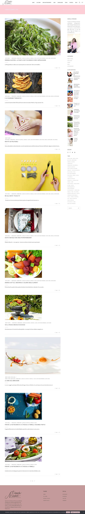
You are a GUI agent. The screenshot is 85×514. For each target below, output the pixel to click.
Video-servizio (70, 200)
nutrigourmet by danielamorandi (71, 187)
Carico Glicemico (26, 58)
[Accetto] (83, 512)
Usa (68, 198)
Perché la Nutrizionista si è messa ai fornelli (20, 466)
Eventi (68, 62)
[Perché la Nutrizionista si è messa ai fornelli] (23, 449)
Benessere (14, 58)
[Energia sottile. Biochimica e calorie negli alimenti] (23, 264)
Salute (78, 193)
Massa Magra (76, 183)
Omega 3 (69, 191)
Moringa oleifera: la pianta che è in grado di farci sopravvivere (25, 60)
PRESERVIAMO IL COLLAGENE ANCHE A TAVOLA (77, 86)
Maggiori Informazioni (75, 512)
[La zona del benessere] (33, 355)
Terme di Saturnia (74, 196)
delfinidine (70, 171)
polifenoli (55, 139)
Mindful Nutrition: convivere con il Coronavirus (77, 117)
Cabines (69, 161)
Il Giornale (69, 176)
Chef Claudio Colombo (72, 168)
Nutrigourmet (70, 66)
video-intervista (73, 198)
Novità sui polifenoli (11, 141)
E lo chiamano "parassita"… (13, 98)
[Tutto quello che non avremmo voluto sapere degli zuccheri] (70, 93)
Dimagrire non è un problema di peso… (76, 105)
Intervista (69, 180)
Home (63, 9)
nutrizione (53, 58)
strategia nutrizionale (72, 195)
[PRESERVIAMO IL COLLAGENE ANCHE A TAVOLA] (70, 86)
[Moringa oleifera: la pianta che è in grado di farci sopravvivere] (33, 36)
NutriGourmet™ (70, 190)
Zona (74, 201)
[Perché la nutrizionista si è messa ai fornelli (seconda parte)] (23, 406)
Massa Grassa (70, 183)
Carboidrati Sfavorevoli (72, 165)
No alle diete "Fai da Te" (12, 196)
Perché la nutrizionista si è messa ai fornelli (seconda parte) (25, 424)
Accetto (68, 512)
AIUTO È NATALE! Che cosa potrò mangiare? (18, 237)
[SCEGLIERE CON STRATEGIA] (70, 80)
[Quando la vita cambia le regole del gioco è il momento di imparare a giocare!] (70, 132)
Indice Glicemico (71, 178)
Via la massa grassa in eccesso (15, 325)
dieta (36, 58)
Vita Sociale (70, 201)
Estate (77, 175)
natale (52, 96)
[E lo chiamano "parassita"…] (23, 82)
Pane (72, 191)
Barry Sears (7, 138)
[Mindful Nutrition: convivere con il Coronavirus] (70, 118)
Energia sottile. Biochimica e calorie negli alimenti (21, 282)
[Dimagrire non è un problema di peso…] (70, 105)
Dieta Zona (7, 58)
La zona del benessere (12, 380)
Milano (68, 185)
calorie (73, 161)
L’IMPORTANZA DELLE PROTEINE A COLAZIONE (77, 111)
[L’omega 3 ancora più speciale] (70, 142)
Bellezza (69, 160)
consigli (32, 58)
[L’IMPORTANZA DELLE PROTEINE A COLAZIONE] (70, 112)
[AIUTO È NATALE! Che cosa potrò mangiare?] (23, 220)
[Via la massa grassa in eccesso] (23, 307)
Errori (74, 175)
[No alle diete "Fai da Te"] (33, 172)
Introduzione (75, 180)
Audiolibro (69, 158)
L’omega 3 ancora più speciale (76, 140)
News (68, 64)
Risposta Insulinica (71, 193)
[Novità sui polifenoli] (23, 122)
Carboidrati (19, 58)
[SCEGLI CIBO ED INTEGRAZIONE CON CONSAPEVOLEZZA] (69, 74)
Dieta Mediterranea (41, 58)
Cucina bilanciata (76, 170)
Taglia (68, 196)
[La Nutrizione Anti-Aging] (70, 99)
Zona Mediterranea (71, 203)
